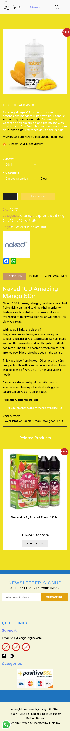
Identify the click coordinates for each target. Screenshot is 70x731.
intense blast (16, 130)
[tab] (14, 276)
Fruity (33, 220)
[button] (7, 62)
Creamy (25, 216)
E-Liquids (39, 216)
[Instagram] (12, 656)
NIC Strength (11, 172)
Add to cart (39, 196)
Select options (35, 543)
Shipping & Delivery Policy (44, 713)
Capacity (8, 158)
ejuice (15, 227)
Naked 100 (38, 227)
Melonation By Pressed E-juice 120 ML (35, 517)
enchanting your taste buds (21, 119)
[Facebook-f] (4, 656)
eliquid (25, 227)
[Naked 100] (16, 244)
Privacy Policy (16, 713)
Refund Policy (35, 718)
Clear (44, 178)
